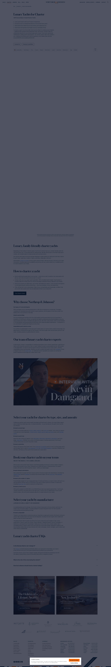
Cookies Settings (74, 662)
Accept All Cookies (74, 660)
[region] (55, 661)
